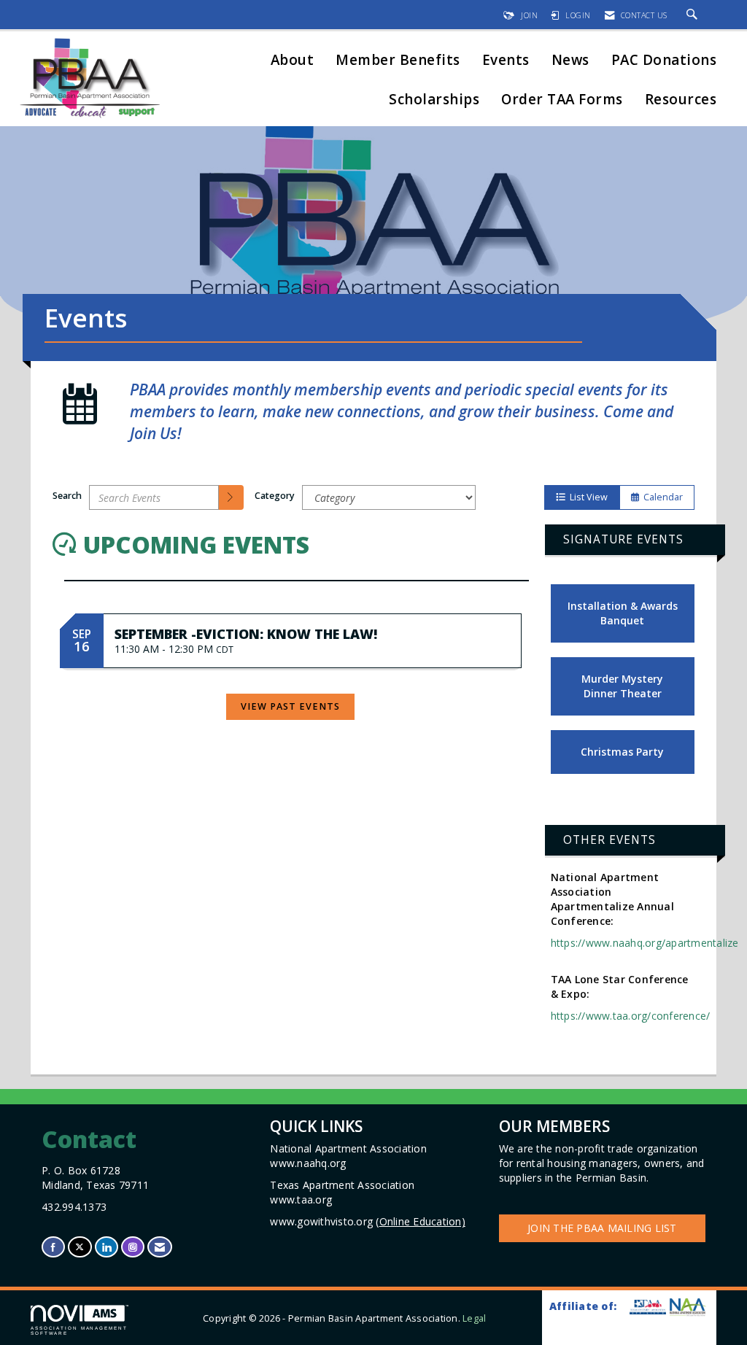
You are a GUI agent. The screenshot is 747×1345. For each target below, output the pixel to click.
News (570, 61)
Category (275, 495)
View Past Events (290, 706)
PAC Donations (664, 61)
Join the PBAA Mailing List (602, 1228)
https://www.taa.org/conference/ (631, 1016)
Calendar (661, 497)
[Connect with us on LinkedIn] (106, 1246)
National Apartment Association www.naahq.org (350, 1155)
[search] (231, 497)
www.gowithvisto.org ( (367, 1221)
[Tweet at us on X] (79, 1246)
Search (67, 495)
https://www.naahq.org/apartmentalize (645, 943)
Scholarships (434, 100)
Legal (474, 1318)
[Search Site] (694, 15)
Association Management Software (79, 1330)
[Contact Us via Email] (159, 1246)
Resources (681, 100)
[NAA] (687, 1307)
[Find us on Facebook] (53, 1246)
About (292, 61)
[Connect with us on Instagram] (132, 1246)
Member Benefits (398, 61)
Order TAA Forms (562, 100)
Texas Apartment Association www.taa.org (343, 1192)
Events (506, 61)
